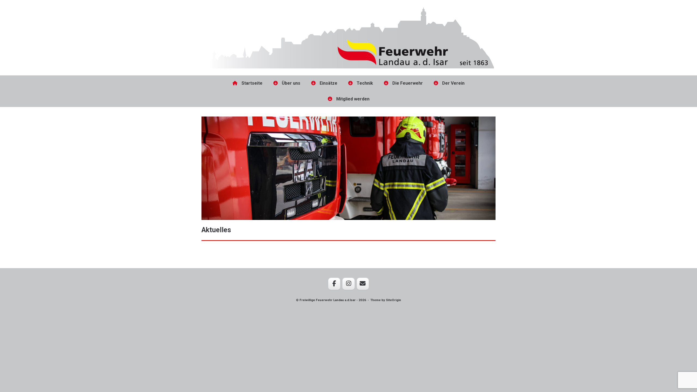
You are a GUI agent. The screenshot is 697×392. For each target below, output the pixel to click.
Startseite (251, 83)
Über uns (291, 83)
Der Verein (453, 83)
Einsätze (328, 83)
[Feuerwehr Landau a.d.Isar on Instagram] (348, 284)
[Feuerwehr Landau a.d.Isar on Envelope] (363, 284)
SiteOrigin (393, 300)
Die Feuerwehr (407, 83)
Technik (365, 83)
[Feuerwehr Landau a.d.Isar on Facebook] (334, 284)
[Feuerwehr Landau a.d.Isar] (348, 36)
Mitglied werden (352, 99)
